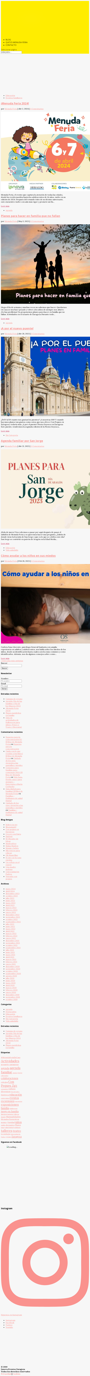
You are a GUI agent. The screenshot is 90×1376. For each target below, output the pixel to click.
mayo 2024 (10, 889)
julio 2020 (10, 978)
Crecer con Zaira (13, 834)
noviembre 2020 (13, 969)
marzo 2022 (11, 933)
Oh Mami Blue (12, 855)
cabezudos (4, 1075)
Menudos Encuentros (10, 1119)
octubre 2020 (12, 971)
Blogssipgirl (11, 827)
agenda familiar (10, 1070)
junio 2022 (10, 926)
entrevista (5, 1098)
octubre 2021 (11, 945)
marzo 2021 (11, 959)
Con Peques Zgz (9, 1084)
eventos (14, 1098)
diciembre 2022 (12, 914)
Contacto (11, 45)
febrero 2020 (11, 990)
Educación (10, 95)
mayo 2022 (10, 929)
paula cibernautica (8, 1125)
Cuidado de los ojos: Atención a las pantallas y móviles (14, 761)
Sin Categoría (12, 435)
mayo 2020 (10, 983)
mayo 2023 (10, 903)
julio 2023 (10, 898)
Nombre (4, 678)
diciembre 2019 (12, 995)
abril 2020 (10, 985)
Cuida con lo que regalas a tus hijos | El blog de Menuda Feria (14, 754)
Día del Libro (15, 1092)
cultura (11, 1089)
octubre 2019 (11, 999)
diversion (5, 1091)
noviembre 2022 (13, 917)
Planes (18, 1125)
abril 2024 (10, 891)
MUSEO (4, 1122)
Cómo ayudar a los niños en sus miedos (28, 555)
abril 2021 (10, 957)
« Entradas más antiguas (12, 661)
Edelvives (5, 1095)
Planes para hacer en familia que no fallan (30, 216)
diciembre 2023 (12, 893)
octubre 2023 (12, 896)
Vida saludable (12, 550)
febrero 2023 (11, 910)
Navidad (11, 1122)
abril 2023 (10, 905)
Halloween (13, 1108)
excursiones (7, 1101)
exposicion (18, 1101)
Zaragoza (16, 1136)
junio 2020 (10, 980)
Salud (2, 1127)
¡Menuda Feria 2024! (15, 103)
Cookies (16, 1374)
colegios (4, 1082)
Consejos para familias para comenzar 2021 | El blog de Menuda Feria (14, 772)
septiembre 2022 (13, 922)
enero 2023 (11, 912)
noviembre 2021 (13, 943)
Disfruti (9, 836)
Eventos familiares (14, 98)
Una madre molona (11, 868)
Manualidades (13, 1116)
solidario (17, 1127)
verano (8, 1137)
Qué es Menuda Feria (17, 42)
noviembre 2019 (13, 997)
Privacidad (6, 1374)
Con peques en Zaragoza (12, 830)
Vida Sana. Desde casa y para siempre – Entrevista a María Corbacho (14, 782)
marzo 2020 (11, 987)
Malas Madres (12, 846)
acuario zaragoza (10, 1064)
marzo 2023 (11, 907)
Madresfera (11, 843)
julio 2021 (10, 950)
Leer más (5, 206)
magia (3, 1117)
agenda (5, 1068)
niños (18, 1122)
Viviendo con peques (11, 877)
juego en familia (10, 1111)
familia (5, 1108)
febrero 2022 (11, 936)
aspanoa (15, 1073)
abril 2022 (10, 931)
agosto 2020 (11, 976)
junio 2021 (10, 952)
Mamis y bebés (12, 848)
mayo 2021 (10, 955)
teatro (17, 1131)
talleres (6, 1131)
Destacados (11, 1011)
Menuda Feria (11, 109)
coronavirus (4, 1089)
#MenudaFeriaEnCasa (10, 1057)
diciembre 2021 (12, 940)
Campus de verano (14, 699)
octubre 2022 (12, 919)
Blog (8, 39)
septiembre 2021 (13, 947)
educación (15, 1094)
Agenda (9, 210)
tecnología (5, 1134)
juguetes (10, 1114)
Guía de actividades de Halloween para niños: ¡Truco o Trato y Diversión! (14, 722)
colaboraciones (9, 1078)
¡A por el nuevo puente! (17, 328)
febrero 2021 (11, 962)
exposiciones (10, 1104)
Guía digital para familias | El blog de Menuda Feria (14, 791)
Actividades (10, 1061)
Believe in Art (11, 824)
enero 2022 (11, 938)
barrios (20, 1073)
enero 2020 (11, 992)
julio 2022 (10, 924)
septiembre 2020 (13, 973)
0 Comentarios (36, 109)
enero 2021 (11, 964)
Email (3, 683)
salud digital (9, 1127)
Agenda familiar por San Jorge (22, 441)
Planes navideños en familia (13, 714)
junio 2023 (10, 900)
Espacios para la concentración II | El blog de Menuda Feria (14, 740)
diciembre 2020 (13, 966)
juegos (4, 1114)
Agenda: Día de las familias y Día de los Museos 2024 (14, 703)
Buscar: (4, 663)
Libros (16, 1114)
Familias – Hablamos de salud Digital (14, 798)
